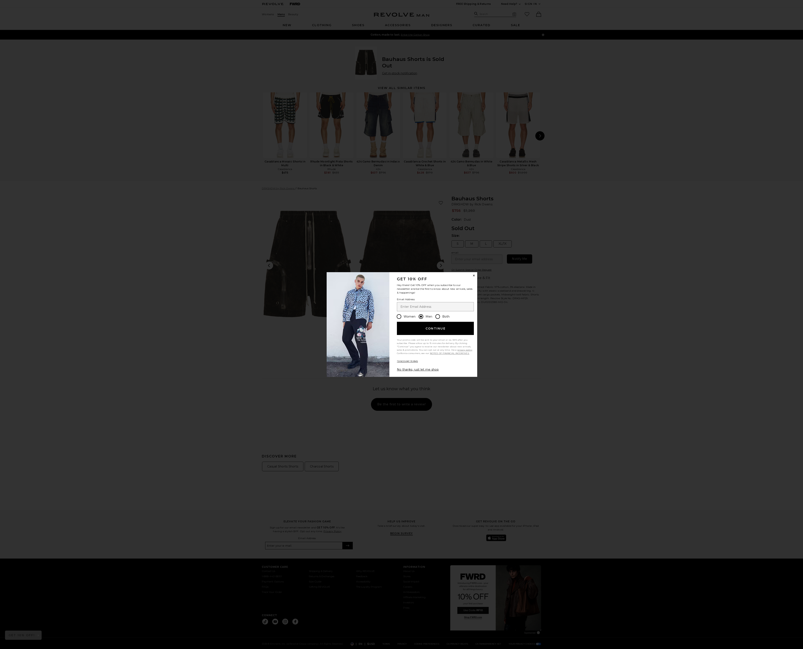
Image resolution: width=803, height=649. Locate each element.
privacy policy (464, 350)
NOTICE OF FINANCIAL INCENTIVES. (449, 353)
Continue (436, 328)
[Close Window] (474, 275)
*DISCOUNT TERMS (407, 361)
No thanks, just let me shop (418, 369)
